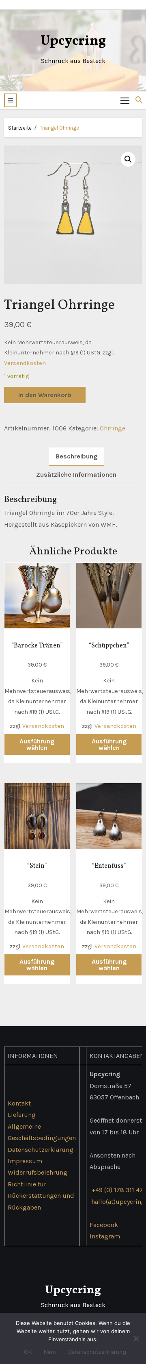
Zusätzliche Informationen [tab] (76, 474)
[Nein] (136, 1338)
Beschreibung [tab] (76, 456)
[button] (10, 100)
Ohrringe (112, 428)
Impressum (25, 1161)
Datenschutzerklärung (40, 1149)
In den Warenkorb (44, 395)
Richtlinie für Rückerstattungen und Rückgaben (41, 1195)
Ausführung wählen (36, 744)
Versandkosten (25, 363)
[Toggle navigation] (125, 100)
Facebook (104, 1225)
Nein (50, 1352)
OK (28, 1352)
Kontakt (19, 1103)
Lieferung (22, 1115)
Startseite (20, 128)
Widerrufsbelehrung (37, 1172)
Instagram (105, 1236)
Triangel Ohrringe (59, 128)
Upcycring (73, 41)
